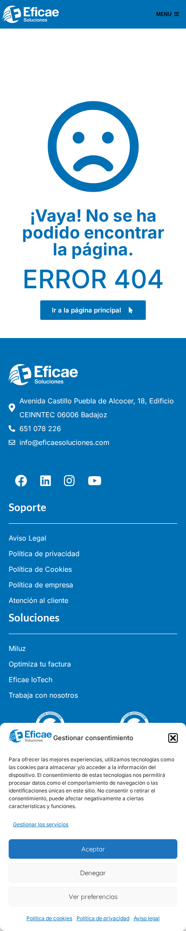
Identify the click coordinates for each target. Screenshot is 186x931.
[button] (173, 738)
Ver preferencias (93, 896)
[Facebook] (21, 480)
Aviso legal (147, 918)
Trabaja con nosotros (43, 695)
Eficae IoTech (30, 679)
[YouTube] (94, 480)
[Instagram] (69, 480)
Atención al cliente (38, 600)
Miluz (17, 648)
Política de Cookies (40, 569)
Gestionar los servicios (40, 824)
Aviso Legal (27, 538)
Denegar (93, 873)
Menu (164, 14)
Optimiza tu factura (40, 664)
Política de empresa (41, 584)
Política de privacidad (103, 918)
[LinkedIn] (45, 480)
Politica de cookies (49, 918)
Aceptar (93, 849)
